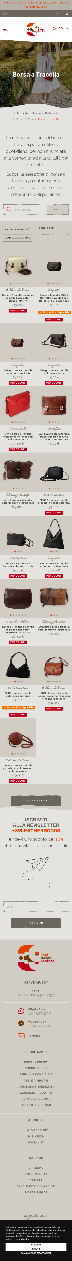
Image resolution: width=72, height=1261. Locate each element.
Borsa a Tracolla (49, 123)
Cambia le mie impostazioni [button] (36, 1253)
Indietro (22, 117)
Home (37, 117)
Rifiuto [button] (36, 1249)
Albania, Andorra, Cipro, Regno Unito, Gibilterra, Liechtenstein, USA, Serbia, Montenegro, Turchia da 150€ (36, 7)
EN (58, 17)
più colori (18, 315)
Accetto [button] (36, 1244)
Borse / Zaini (25, 123)
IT (53, 17)
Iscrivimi (36, 927)
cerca (57, 214)
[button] (10, 288)
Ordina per (46, 232)
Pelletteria (51, 117)
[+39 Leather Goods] (36, 34)
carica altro (36, 805)
